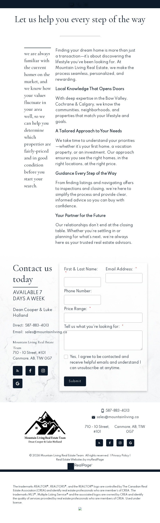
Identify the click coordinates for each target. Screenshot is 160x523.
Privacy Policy (120, 455)
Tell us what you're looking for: (92, 327)
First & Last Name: (81, 269)
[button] (17, 370)
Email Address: (120, 269)
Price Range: (76, 309)
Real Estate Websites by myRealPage (80, 459)
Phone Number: (78, 291)
